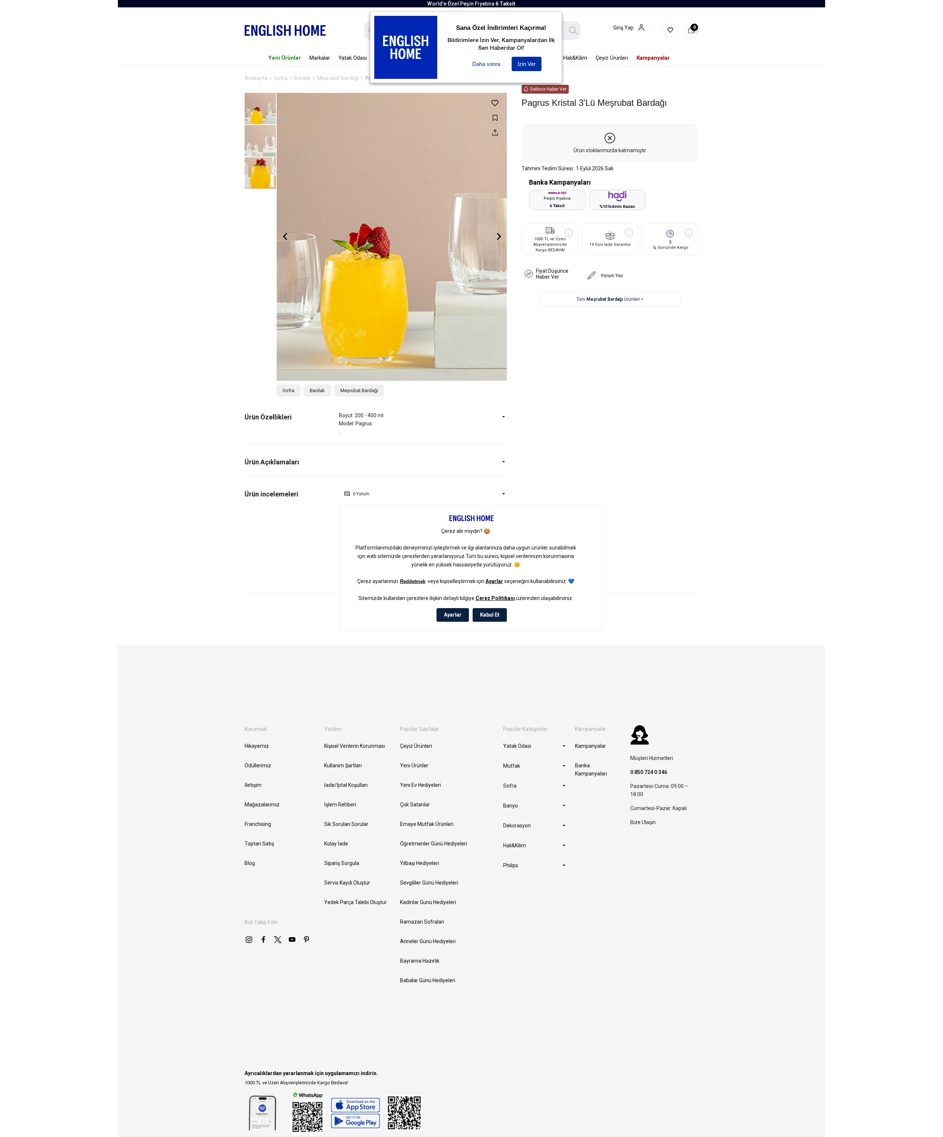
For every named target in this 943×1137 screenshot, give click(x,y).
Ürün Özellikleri (268, 417)
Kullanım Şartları (343, 765)
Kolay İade (336, 844)
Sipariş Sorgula (341, 863)
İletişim (253, 785)
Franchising (258, 824)
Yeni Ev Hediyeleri (420, 785)
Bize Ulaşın (643, 822)
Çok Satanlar (415, 805)
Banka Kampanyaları (591, 770)
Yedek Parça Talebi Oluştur (355, 902)
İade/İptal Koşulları (346, 785)
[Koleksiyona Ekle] (494, 117)
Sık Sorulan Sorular (346, 824)
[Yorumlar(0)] (292, 494)
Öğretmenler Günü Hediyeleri (433, 844)
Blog (250, 863)
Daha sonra (486, 64)
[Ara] (573, 30)
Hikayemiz (257, 746)
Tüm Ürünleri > (610, 299)
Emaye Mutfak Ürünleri (426, 824)
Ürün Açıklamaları (272, 462)
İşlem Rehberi (340, 805)
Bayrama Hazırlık (419, 961)
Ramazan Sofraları (422, 922)
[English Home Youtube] (292, 939)
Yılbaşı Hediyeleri (419, 863)
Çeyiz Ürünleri (416, 746)
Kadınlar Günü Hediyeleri (428, 902)
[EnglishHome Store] (355, 1113)
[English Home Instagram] (249, 939)
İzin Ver (527, 64)
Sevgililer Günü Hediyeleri (429, 883)
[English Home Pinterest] (306, 939)
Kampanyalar (590, 746)
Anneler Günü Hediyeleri (428, 941)
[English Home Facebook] (263, 939)
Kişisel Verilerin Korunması (354, 746)
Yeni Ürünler (414, 765)
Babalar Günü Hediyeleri (427, 980)
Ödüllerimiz (258, 765)
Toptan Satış (259, 844)
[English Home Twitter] (277, 939)
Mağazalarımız (262, 805)
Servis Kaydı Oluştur (347, 883)
